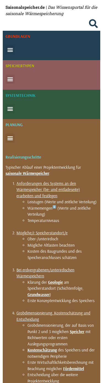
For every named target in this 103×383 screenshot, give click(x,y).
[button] (93, 23)
